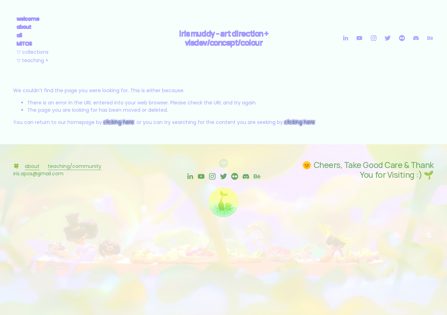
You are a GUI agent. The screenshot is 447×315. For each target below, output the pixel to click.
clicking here (118, 122)
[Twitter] (387, 38)
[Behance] (430, 38)
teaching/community (74, 166)
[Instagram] (373, 38)
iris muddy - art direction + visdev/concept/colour (224, 38)
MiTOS (24, 43)
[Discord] (415, 38)
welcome (28, 18)
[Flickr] (401, 38)
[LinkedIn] (345, 38)
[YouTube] (359, 38)
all (19, 35)
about (24, 26)
